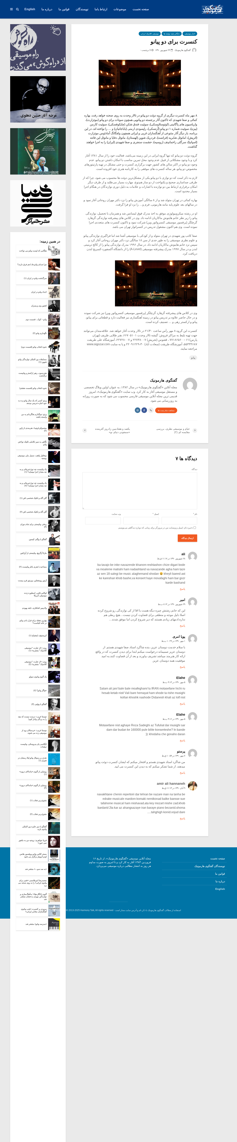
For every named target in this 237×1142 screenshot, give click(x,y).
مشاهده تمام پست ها (166, 410)
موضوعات (120, 9)
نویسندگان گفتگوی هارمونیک (209, 866)
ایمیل (156, 514)
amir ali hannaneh (171, 783)
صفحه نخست (141, 9)
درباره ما (46, 9)
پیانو (193, 357)
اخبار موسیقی (190, 34)
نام (195, 514)
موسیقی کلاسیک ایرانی (150, 34)
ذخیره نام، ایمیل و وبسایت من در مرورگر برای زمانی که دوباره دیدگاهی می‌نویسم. (155, 528)
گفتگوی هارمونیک (183, 50)
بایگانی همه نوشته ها (172, 34)
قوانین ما (64, 9)
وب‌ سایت (116, 514)
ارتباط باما (101, 9)
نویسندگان (82, 9)
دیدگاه (194, 469)
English (29, 9)
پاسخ (182, 588)
